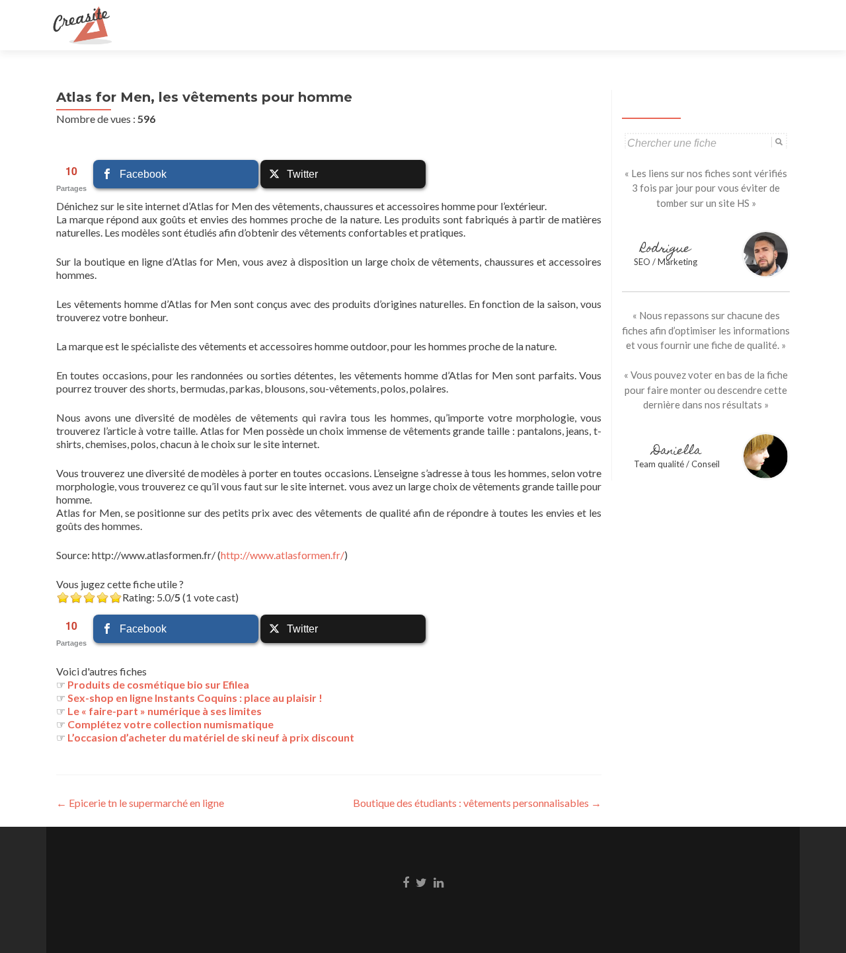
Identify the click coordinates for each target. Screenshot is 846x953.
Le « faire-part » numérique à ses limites (164, 711)
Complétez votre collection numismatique (170, 724)
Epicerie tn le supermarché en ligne (140, 802)
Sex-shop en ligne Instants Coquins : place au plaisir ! (195, 697)
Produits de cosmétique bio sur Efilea (158, 684)
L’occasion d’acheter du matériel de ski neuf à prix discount (210, 737)
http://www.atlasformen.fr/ (282, 555)
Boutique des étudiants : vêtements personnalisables (477, 802)
